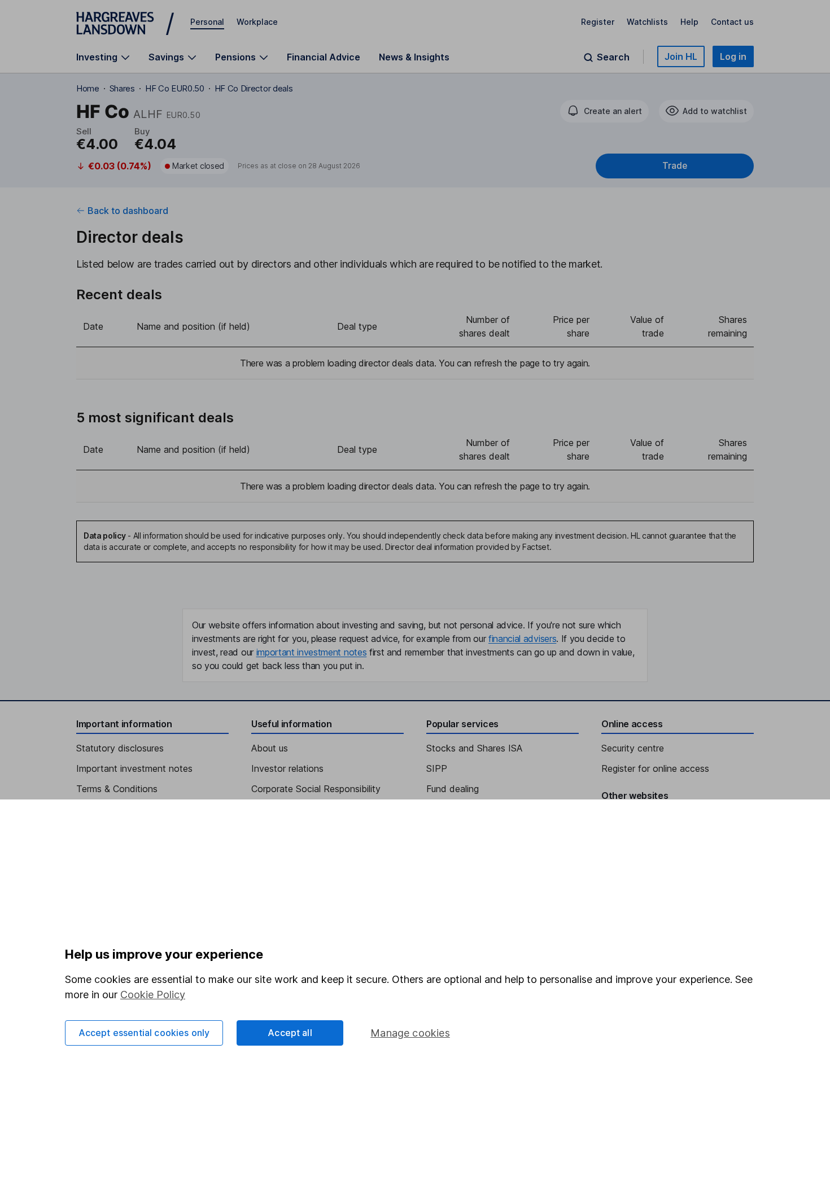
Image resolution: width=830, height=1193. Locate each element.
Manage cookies (410, 1033)
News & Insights (414, 57)
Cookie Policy (152, 994)
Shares (122, 88)
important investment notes (311, 652)
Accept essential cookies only (144, 1032)
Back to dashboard (128, 211)
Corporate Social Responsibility (316, 788)
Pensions (235, 57)
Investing (96, 57)
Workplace (257, 22)
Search (613, 57)
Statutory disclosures (120, 748)
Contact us (732, 22)
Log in (733, 56)
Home (87, 88)
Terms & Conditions (117, 788)
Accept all (290, 1032)
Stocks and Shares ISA (474, 748)
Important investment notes (134, 768)
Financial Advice (323, 57)
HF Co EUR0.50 (174, 88)
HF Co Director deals (254, 88)
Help (689, 22)
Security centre (632, 748)
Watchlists (647, 22)
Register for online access (655, 768)
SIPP (436, 768)
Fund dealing (452, 788)
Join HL (681, 56)
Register (597, 22)
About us (269, 748)
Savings (166, 57)
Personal (207, 22)
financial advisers (522, 638)
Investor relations (287, 768)
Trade (674, 165)
